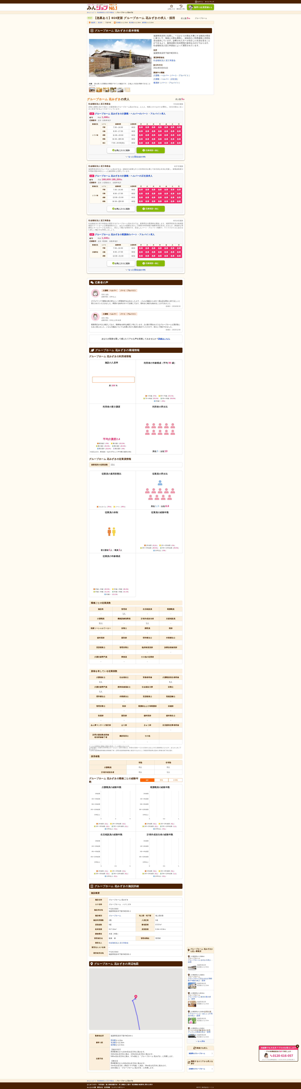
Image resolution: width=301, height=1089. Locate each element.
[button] (135, 997)
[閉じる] (297, 1046)
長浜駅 (131, 22)
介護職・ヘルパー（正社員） (166, 79)
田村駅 (118, 22)
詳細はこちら (164, 339)
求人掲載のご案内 (125, 1084)
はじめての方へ (92, 1084)
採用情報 (107, 1087)
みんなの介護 (91, 1087)
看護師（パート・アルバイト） (167, 83)
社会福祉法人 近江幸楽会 (105, 12)
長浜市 (100, 22)
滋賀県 (93, 22)
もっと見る (201, 1041)
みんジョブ (90, 12)
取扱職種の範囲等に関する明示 (142, 1084)
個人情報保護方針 (112, 1084)
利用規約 (102, 1084)
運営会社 (100, 1087)
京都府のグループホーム (197, 1069)
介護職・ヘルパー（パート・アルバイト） (172, 75)
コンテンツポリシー (118, 1087)
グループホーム (115, 916)
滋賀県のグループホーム (197, 1053)
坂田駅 (144, 22)
